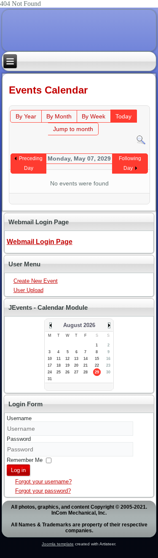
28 (85, 372)
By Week (93, 116)
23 (108, 365)
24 (50, 372)
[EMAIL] (141, 101)
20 (76, 365)
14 (85, 359)
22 (97, 365)
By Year (26, 116)
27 (76, 372)
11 (58, 359)
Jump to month (73, 129)
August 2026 (79, 325)
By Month (59, 116)
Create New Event (35, 281)
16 (108, 359)
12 (67, 359)
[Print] (132, 101)
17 (50, 365)
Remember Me (25, 459)
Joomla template (58, 544)
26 (67, 372)
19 (67, 365)
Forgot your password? (43, 491)
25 (58, 372)
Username (19, 418)
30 (108, 372)
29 (97, 372)
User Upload (28, 290)
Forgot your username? (43, 481)
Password (19, 439)
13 (76, 359)
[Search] (141, 139)
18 (58, 365)
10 (50, 359)
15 (97, 359)
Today (123, 116)
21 (85, 365)
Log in (18, 470)
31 (50, 379)
